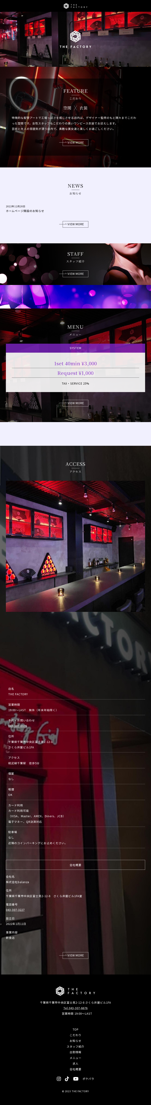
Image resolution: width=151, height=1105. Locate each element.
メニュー (75, 1058)
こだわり (75, 1035)
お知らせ (75, 1041)
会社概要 (75, 1069)
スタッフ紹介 (75, 1046)
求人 (75, 1063)
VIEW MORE (76, 142)
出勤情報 (75, 1052)
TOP (75, 1029)
